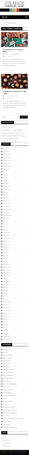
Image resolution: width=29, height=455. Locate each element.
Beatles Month (6, 361)
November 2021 (6, 275)
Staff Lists (5, 404)
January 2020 (6, 339)
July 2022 (5, 252)
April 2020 (5, 330)
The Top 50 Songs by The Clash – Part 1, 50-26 (14, 135)
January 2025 (6, 189)
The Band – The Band (8, 127)
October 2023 (6, 212)
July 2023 (5, 221)
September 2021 (7, 281)
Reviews (5, 398)
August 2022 (6, 249)
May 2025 (5, 177)
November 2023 (7, 209)
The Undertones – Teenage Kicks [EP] (12, 130)
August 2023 (6, 218)
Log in (4, 437)
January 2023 (6, 235)
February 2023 (6, 232)
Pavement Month (7, 392)
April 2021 (5, 296)
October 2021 (6, 278)
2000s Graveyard (7, 349)
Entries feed (5, 440)
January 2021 (6, 304)
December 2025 (7, 157)
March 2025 (6, 183)
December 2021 (6, 273)
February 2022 (6, 267)
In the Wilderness (7, 381)
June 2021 (5, 290)
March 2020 (6, 333)
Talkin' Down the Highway (9, 413)
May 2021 (5, 293)
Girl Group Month (7, 378)
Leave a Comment (8, 56)
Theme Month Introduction (10, 427)
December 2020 (7, 307)
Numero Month (7, 387)
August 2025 (6, 169)
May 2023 (5, 226)
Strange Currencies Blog (9, 407)
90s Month (5, 352)
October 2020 (6, 313)
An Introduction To (8, 358)
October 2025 (6, 163)
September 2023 (7, 215)
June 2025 (5, 174)
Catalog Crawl (6, 366)
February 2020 (6, 336)
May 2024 (5, 195)
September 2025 (7, 166)
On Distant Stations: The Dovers (10, 138)
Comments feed (6, 443)
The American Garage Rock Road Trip (12, 418)
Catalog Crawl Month (8, 369)
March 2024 (6, 198)
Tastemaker (6, 415)
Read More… (13, 65)
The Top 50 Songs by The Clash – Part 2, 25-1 (13, 133)
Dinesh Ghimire (15, 453)
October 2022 (6, 244)
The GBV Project (7, 421)
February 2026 (6, 154)
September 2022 (7, 247)
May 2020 (5, 327)
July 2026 (5, 148)
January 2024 (6, 203)
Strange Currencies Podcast (10, 410)
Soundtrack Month (7, 401)
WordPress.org (6, 446)
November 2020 (7, 310)
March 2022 (6, 264)
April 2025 (5, 180)
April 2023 (5, 229)
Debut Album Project (8, 372)
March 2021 (5, 299)
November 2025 (7, 160)
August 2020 (6, 319)
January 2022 (6, 270)
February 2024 (6, 200)
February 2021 (6, 301)
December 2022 (6, 238)
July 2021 (5, 287)
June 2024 (5, 192)
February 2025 (6, 186)
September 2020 (7, 316)
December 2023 (6, 206)
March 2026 (6, 151)
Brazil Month (6, 363)
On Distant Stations (8, 389)
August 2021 (6, 284)
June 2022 (5, 255)
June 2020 (5, 325)
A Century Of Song (8, 355)
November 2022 (7, 241)
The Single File (7, 424)
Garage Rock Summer (8, 375)
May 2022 (5, 258)
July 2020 (5, 322)
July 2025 (5, 172)
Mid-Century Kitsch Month (10, 384)
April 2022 (5, 261)
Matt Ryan (17, 54)
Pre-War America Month (9, 395)
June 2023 (5, 223)
